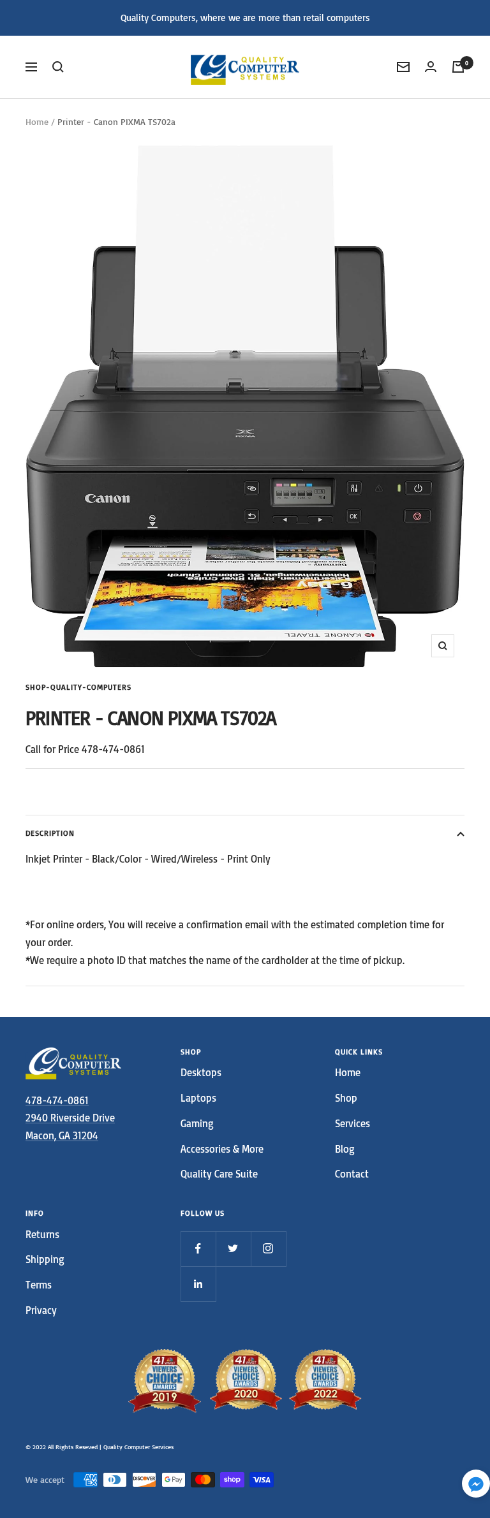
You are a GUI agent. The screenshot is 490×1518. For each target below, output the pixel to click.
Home (37, 121)
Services (352, 1123)
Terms (39, 1284)
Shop (346, 1097)
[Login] (430, 66)
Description (50, 833)
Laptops (198, 1097)
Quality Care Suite (219, 1173)
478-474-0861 (57, 1100)
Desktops (201, 1072)
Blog (345, 1148)
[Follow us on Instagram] (268, 1248)
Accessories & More (222, 1148)
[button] (476, 1486)
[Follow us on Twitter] (233, 1248)
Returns (42, 1234)
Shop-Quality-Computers (78, 687)
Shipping (45, 1259)
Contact (352, 1173)
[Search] (58, 67)
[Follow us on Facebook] (198, 1248)
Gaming (197, 1123)
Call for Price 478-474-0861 (85, 749)
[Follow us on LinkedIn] (198, 1283)
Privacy (41, 1310)
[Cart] (458, 67)
